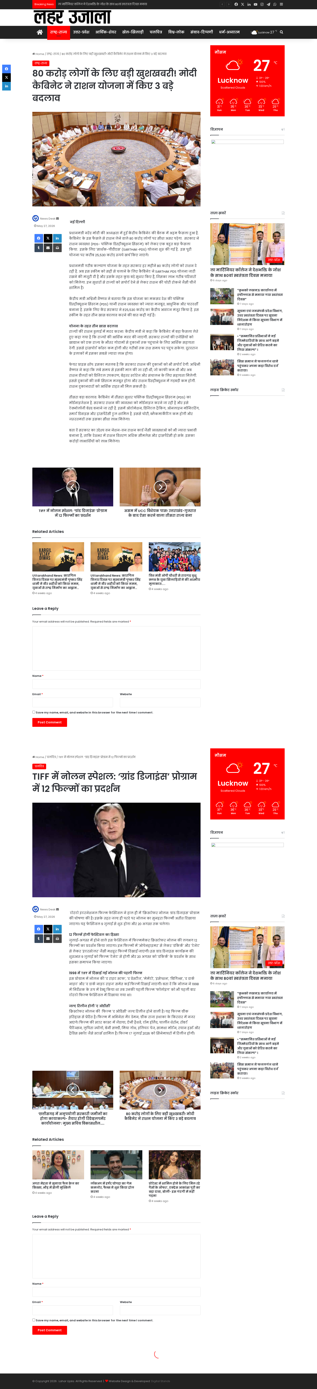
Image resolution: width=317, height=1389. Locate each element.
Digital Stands (160, 1381)
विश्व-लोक (176, 32)
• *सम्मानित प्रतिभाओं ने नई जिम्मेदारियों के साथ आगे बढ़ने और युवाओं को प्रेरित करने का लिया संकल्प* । (258, 343)
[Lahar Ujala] (72, 17)
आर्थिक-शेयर (105, 32)
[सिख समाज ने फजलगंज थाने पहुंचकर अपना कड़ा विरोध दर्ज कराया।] (222, 367)
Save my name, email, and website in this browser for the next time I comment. (94, 712)
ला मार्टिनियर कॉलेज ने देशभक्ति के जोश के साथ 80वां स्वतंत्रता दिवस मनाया (245, 272)
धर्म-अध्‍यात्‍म (229, 32)
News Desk (47, 219)
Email (37, 694)
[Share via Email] (48, 247)
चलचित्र (156, 32)
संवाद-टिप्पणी (201, 32)
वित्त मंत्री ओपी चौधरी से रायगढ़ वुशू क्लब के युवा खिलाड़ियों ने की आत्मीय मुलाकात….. (174, 579)
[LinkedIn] (57, 238)
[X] (48, 238)
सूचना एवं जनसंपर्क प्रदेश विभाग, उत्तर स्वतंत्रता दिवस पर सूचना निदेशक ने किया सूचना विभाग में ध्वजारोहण (260, 318)
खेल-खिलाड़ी (133, 32)
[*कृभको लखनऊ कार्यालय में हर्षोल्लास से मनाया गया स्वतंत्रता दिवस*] (222, 296)
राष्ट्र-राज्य (58, 32)
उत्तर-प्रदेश (81, 32)
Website (126, 694)
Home (39, 54)
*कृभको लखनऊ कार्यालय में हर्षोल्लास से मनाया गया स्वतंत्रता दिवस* (98, 4)
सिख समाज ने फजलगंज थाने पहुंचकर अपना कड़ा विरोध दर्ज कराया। (257, 366)
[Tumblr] (39, 247)
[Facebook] (39, 238)
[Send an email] (57, 219)
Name (38, 676)
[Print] (57, 247)
